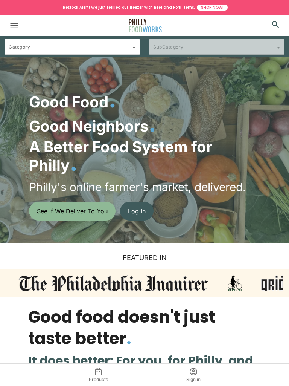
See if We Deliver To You (72, 211)
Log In (137, 211)
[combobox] (72, 50)
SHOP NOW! (212, 7)
